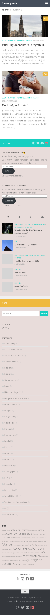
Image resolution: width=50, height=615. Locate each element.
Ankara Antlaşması (11, 349)
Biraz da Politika (11, 361)
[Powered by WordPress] (16, 601)
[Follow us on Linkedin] (46, 143)
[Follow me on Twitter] (37, 143)
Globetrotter (27, 224)
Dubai (6, 386)
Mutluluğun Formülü (15, 105)
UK (38, 255)
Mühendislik (9, 465)
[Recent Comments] (31, 217)
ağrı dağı (34, 530)
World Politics (9, 514)
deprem (4, 541)
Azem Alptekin (9, 3)
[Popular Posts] (19, 217)
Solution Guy (27, 227)
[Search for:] (20, 313)
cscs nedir (18, 538)
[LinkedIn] (32, 579)
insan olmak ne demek (39, 541)
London (18, 227)
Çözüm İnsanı (16, 40)
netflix (43, 552)
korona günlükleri (7, 549)
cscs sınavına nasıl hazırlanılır (36, 538)
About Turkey (9, 343)
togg (11, 560)
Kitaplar (7, 447)
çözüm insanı (21, 563)
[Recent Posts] (7, 217)
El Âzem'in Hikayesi (31, 98)
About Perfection (22, 286)
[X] (18, 579)
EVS (8, 541)
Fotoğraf (27, 40)
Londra (7, 459)
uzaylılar (15, 560)
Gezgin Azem (9, 416)
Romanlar (8, 484)
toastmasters (31, 556)
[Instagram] (23, 579)
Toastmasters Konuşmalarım (15, 502)
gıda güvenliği (21, 541)
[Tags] (42, 217)
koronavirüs (22, 548)
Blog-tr (5, 40)
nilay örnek (9, 556)
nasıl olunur (35, 553)
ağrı (30, 530)
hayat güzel (29, 541)
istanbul (7, 544)
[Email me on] (42, 143)
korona (32, 544)
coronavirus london (39, 534)
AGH (3, 530)
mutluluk (5, 553)
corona (41, 529)
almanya (7, 530)
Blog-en (18, 224)
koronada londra (42, 545)
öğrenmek (31, 564)
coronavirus (13, 533)
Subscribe (9, 200)
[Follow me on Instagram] (33, 143)
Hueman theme (37, 601)
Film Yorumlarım (10, 404)
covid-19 (6, 537)
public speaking (17, 556)
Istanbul (7, 441)
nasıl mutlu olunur (26, 553)
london (38, 548)
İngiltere (7, 429)
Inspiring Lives (39, 224)
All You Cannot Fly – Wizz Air (26, 244)
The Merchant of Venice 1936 (27, 261)
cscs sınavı (25, 538)
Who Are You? (20, 272)
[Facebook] (27, 579)
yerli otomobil (23, 560)
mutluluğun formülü (14, 553)
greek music (13, 541)
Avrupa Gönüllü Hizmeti (13, 355)
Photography (9, 471)
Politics (32, 255)
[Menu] (46, 3)
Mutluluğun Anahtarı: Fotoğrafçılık (23, 45)
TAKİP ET (8, 171)
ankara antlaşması (20, 529)
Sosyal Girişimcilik (11, 496)
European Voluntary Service (15, 398)
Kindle (26, 545)
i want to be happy (18, 545)
